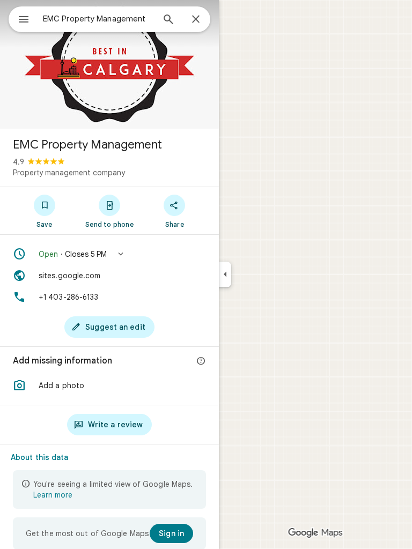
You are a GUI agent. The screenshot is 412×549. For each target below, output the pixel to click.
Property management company (69, 172)
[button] (109, 254)
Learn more (52, 495)
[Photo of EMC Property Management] (109, 64)
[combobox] (98, 18)
